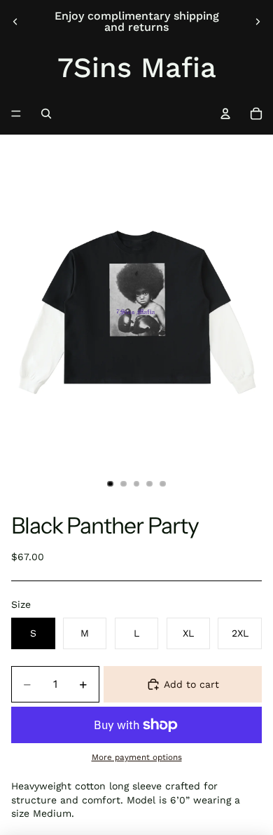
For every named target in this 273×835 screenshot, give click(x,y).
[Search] (46, 113)
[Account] (225, 113)
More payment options (137, 757)
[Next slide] (257, 21)
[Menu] (16, 113)
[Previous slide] (15, 21)
